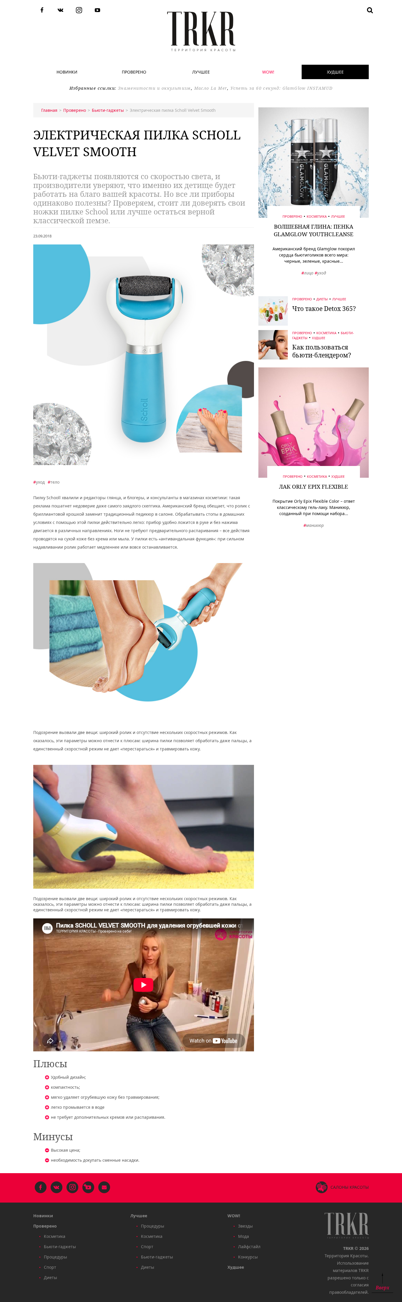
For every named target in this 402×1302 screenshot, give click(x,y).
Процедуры (55, 1257)
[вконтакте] (60, 10)
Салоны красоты (349, 1187)
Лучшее (201, 72)
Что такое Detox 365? (324, 308)
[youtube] (97, 10)
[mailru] (104, 1187)
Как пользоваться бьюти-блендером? (321, 351)
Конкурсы (248, 1257)
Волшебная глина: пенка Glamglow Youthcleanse (313, 230)
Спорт (50, 1267)
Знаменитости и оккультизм (154, 88)
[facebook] (42, 10)
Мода (243, 1236)
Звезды (245, 1226)
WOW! (268, 72)
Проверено (134, 72)
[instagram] (79, 10)
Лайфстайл (249, 1246)
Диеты (322, 299)
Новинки (67, 72)
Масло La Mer (210, 88)
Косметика (317, 216)
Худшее (335, 72)
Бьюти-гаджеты (60, 1246)
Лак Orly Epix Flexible (313, 486)
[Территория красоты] (201, 31)
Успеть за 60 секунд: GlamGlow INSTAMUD (281, 88)
